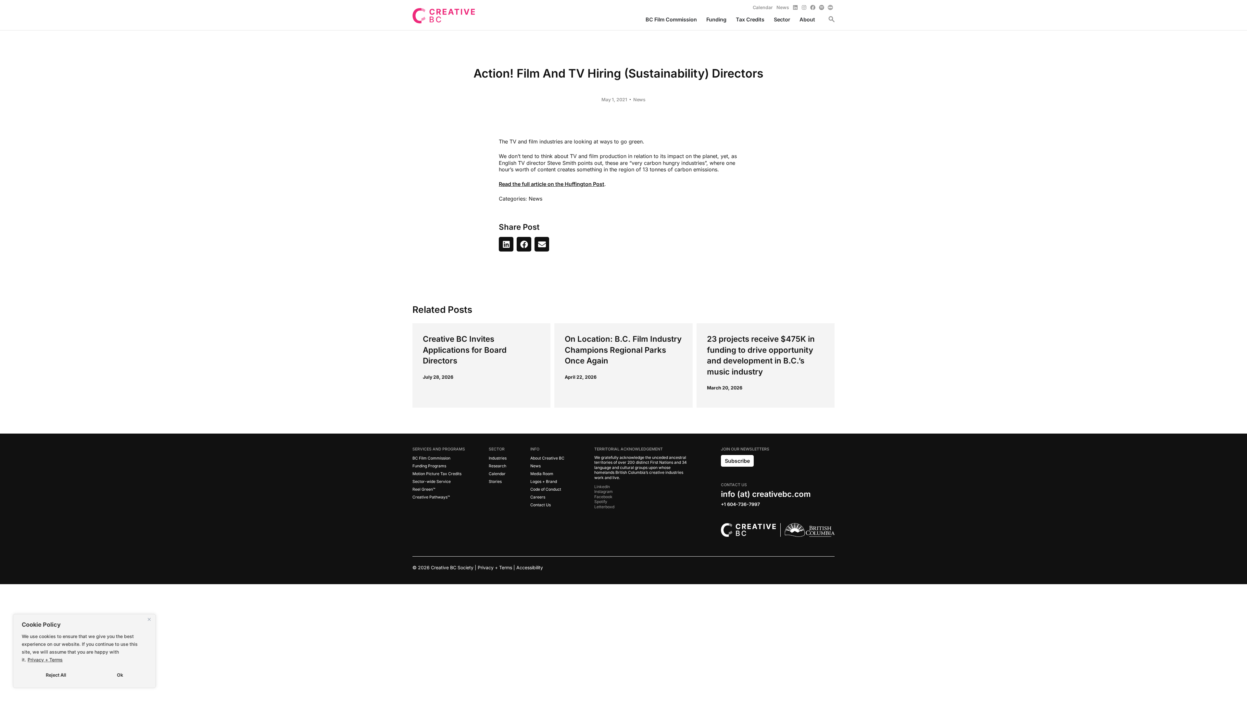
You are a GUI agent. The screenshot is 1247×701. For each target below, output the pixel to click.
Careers (537, 497)
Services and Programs (438, 449)
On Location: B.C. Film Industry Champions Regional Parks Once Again (623, 349)
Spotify (600, 501)
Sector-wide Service (431, 481)
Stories (495, 481)
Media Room (541, 473)
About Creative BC (547, 458)
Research (497, 465)
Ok (120, 675)
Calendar (497, 473)
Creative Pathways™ (431, 497)
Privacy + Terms (45, 659)
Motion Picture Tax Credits (436, 473)
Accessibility (529, 567)
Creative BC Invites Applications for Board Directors (465, 349)
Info (534, 449)
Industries (498, 458)
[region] (84, 651)
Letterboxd (604, 506)
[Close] (149, 619)
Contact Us (540, 504)
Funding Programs (429, 465)
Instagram (603, 491)
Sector (497, 449)
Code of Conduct (545, 489)
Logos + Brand (543, 481)
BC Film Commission (431, 458)
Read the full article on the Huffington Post (551, 184)
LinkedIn (602, 486)
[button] (506, 244)
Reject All (56, 675)
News (639, 99)
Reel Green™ (423, 489)
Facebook (603, 496)
